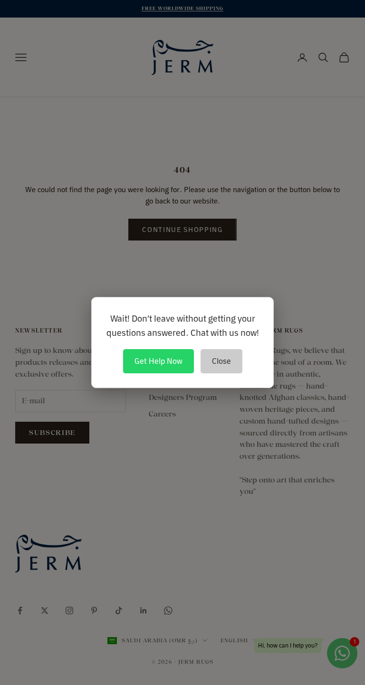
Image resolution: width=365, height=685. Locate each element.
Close (221, 361)
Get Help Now (158, 361)
